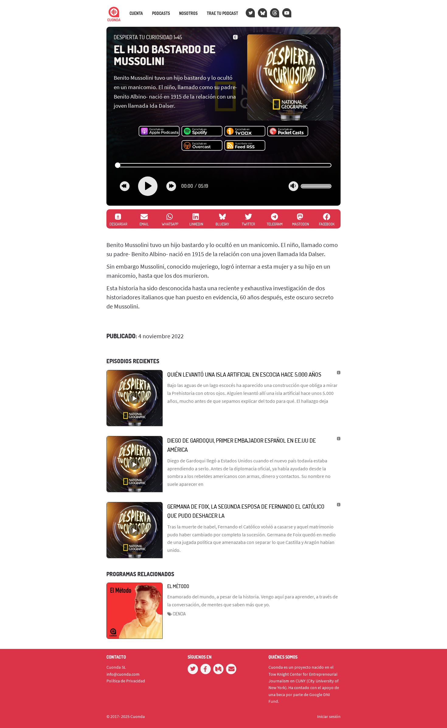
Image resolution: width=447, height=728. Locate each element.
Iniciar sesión (329, 716)
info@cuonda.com (123, 674)
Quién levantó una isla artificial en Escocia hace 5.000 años (244, 374)
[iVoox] (244, 131)
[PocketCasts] (287, 131)
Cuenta (136, 13)
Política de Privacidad (125, 681)
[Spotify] (202, 131)
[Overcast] (202, 145)
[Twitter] (250, 12)
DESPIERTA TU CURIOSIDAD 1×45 (148, 37)
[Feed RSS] (244, 145)
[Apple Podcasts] (159, 131)
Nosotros (188, 13)
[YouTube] (286, 12)
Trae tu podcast (222, 13)
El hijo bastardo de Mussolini (164, 55)
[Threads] (274, 12)
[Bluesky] (262, 12)
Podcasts (161, 13)
